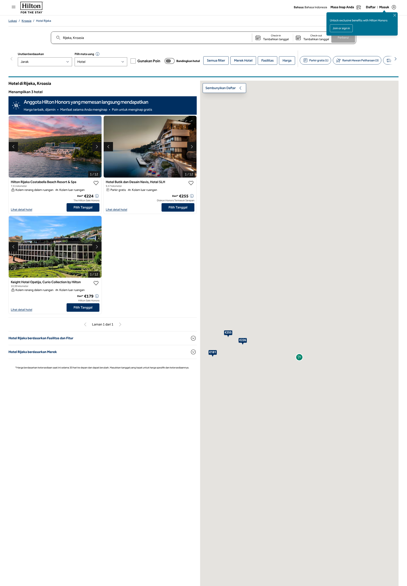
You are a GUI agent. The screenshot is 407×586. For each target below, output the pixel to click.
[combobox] (151, 38)
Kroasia (26, 21)
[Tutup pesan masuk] (395, 15)
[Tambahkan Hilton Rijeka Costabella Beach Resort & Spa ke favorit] (96, 189)
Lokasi (12, 21)
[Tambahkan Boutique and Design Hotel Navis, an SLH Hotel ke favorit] (191, 189)
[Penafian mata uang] (97, 54)
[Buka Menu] (13, 7)
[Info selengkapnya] (96, 202)
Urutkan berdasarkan (31, 54)
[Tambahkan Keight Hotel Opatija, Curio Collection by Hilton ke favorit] (96, 290)
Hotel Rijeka (43, 21)
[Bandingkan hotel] (169, 61)
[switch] (169, 60)
